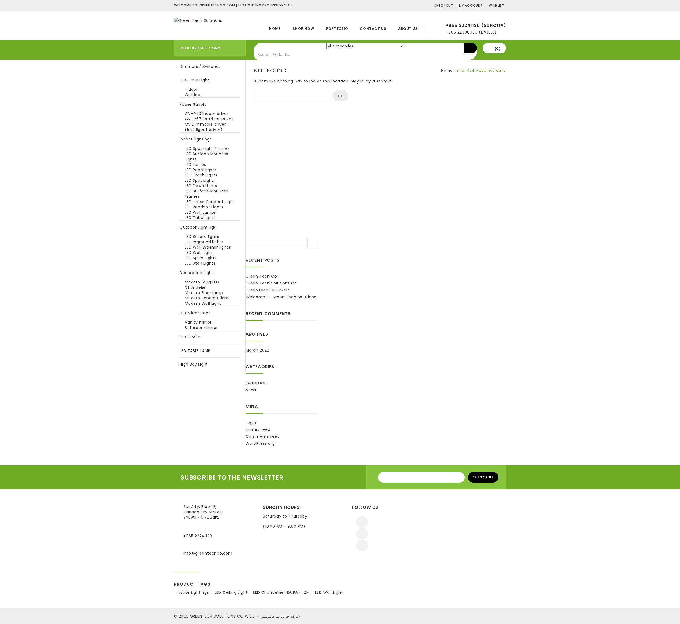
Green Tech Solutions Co (271, 283)
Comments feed (263, 436)
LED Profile (190, 337)
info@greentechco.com (207, 553)
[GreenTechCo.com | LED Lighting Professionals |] (198, 20)
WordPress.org (260, 443)
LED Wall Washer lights (208, 247)
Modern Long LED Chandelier (202, 284)
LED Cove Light (194, 80)
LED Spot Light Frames (207, 148)
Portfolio (337, 28)
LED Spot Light (199, 180)
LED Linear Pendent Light (210, 201)
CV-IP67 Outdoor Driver (209, 119)
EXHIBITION (256, 383)
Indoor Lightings (196, 139)
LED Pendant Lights (204, 207)
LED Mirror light (195, 313)
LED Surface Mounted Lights (206, 156)
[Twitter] (362, 534)
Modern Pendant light (207, 298)
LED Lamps (195, 164)
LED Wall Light (198, 252)
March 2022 (257, 350)
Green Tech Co (261, 276)
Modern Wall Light (203, 303)
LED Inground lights (204, 242)
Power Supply (193, 104)
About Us (408, 28)
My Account (471, 5)
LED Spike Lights (201, 258)
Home (274, 28)
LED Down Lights (201, 185)
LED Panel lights (200, 169)
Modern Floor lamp (204, 292)
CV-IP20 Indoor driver (206, 113)
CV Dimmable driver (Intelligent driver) (205, 127)
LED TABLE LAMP (195, 350)
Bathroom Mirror (201, 327)
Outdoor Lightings (198, 227)
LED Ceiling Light (231, 592)
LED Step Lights (200, 263)
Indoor (191, 89)
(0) (498, 48)
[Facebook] (362, 522)
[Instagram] (362, 545)
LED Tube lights (200, 217)
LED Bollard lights (202, 236)
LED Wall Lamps (200, 212)
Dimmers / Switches (200, 66)
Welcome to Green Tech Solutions (281, 297)
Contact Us (373, 28)
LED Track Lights (201, 175)
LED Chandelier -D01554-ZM (281, 592)
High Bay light (194, 364)
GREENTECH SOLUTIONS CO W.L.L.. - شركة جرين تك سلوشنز (245, 616)
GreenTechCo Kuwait (267, 290)
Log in (252, 422)
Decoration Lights (198, 272)
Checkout (443, 5)
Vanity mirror (198, 322)
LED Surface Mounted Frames (206, 193)
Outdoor (193, 94)
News (251, 389)
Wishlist (496, 5)
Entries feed (258, 429)
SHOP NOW (303, 28)
